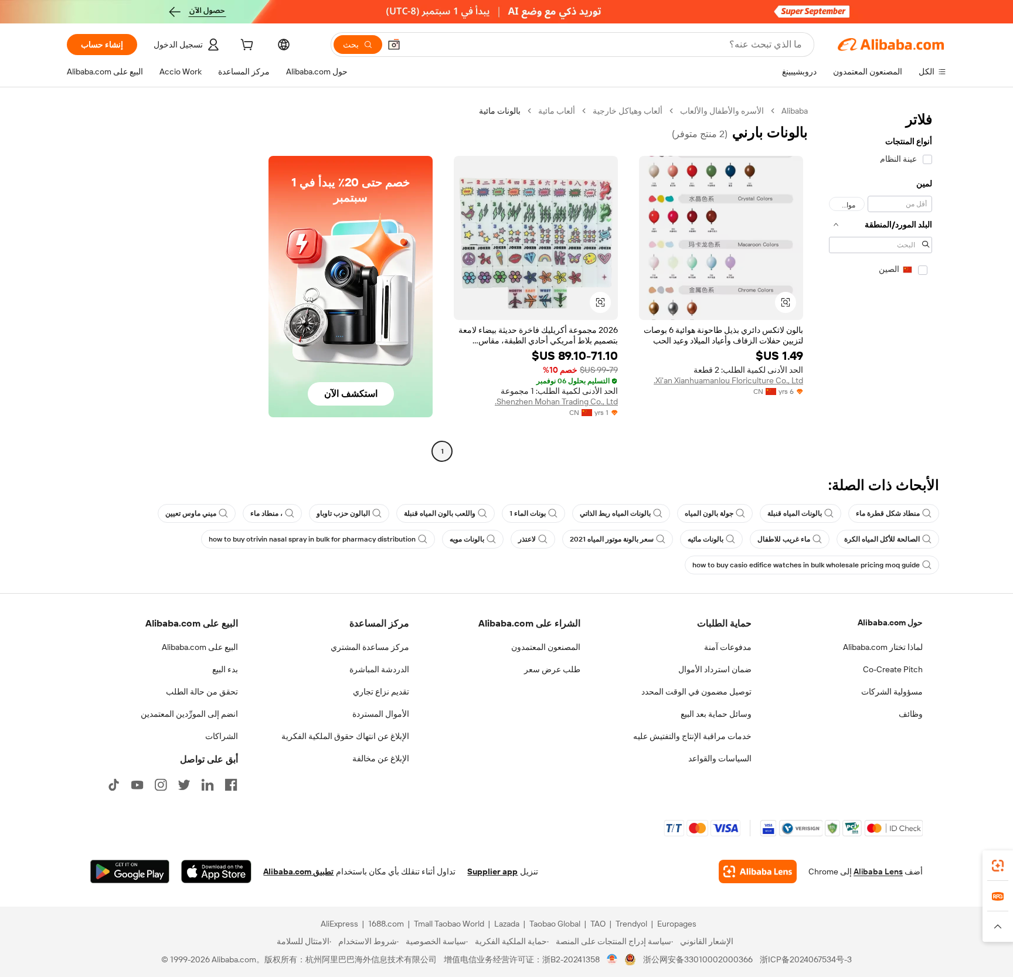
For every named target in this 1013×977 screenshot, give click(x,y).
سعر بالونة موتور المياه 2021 (612, 539)
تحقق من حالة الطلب (202, 691)
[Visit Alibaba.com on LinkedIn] (207, 785)
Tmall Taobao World (449, 923)
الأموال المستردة (380, 714)
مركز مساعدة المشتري (370, 647)
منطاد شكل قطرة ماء (888, 513)
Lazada (506, 923)
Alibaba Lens (878, 871)
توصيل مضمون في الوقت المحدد (696, 691)
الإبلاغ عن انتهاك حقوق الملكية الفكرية (345, 736)
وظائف (911, 714)
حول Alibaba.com (890, 622)
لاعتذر (527, 539)
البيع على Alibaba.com (200, 647)
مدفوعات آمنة (728, 647)
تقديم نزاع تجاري (381, 691)
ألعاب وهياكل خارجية (627, 110)
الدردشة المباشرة (379, 669)
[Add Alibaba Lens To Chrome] (758, 871)
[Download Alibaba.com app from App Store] (216, 871)
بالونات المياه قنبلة (794, 513)
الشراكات (221, 736)
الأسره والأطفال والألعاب (722, 110)
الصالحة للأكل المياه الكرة (882, 539)
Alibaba (794, 110)
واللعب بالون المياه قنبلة (439, 513)
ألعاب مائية (556, 110)
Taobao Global (554, 923)
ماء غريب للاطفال (783, 539)
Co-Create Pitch (893, 669)
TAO (598, 923)
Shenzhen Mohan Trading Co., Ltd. (556, 401)
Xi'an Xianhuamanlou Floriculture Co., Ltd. (728, 380)
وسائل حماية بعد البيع (716, 714)
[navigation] (880, 282)
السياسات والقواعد (720, 758)
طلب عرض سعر (552, 669)
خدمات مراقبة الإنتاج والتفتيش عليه (692, 736)
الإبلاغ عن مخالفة (380, 758)
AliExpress (339, 923)
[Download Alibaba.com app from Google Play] (129, 871)
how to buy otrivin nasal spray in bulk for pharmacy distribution (312, 539)
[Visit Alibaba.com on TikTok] (114, 785)
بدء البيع (225, 669)
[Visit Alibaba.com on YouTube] (137, 785)
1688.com (386, 923)
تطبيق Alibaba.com (298, 871)
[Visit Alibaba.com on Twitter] (184, 785)
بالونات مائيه (705, 539)
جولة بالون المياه (709, 513)
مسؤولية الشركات (892, 691)
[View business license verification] (612, 959)
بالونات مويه (467, 539)
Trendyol (631, 923)
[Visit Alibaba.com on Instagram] (161, 785)
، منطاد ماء (266, 513)
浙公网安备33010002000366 (698, 959)
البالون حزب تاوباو (343, 513)
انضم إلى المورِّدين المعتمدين (189, 714)
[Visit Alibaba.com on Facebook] (231, 785)
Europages (676, 923)
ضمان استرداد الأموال (715, 669)
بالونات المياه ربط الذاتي (615, 513)
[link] (998, 865)
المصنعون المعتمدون (545, 647)
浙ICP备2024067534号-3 (806, 959)
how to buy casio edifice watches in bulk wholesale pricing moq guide (806, 565)
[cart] (245, 46)
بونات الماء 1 (527, 513)
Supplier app (492, 871)
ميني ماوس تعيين (190, 513)
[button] (394, 45)
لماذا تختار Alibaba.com (883, 647)
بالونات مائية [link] (500, 110)
